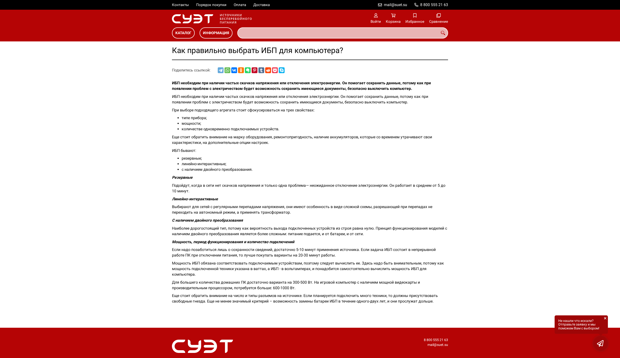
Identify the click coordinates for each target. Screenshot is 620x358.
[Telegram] (221, 70)
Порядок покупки (211, 5)
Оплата (240, 5)
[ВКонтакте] (234, 70)
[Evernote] (248, 70)
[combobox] (342, 33)
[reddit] (268, 70)
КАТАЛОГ (183, 33)
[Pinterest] (254, 70)
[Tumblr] (261, 70)
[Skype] (282, 70)
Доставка (261, 5)
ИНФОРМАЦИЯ (216, 33)
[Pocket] (275, 70)
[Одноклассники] (241, 70)
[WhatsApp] (227, 70)
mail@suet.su (395, 4)
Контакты (180, 5)
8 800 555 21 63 (434, 4)
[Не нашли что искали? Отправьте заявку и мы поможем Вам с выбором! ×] (600, 343)
